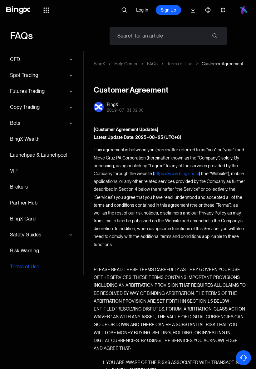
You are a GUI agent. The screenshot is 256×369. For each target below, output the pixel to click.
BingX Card (23, 219)
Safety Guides (25, 235)
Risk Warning (24, 251)
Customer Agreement (222, 63)
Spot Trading (24, 75)
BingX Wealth (25, 139)
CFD (15, 59)
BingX (99, 63)
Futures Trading (27, 91)
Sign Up (168, 10)
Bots (15, 123)
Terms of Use (24, 267)
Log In (142, 10)
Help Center (126, 63)
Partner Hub (23, 203)
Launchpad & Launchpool (38, 155)
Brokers (19, 187)
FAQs (152, 63)
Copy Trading (25, 107)
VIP (13, 171)
